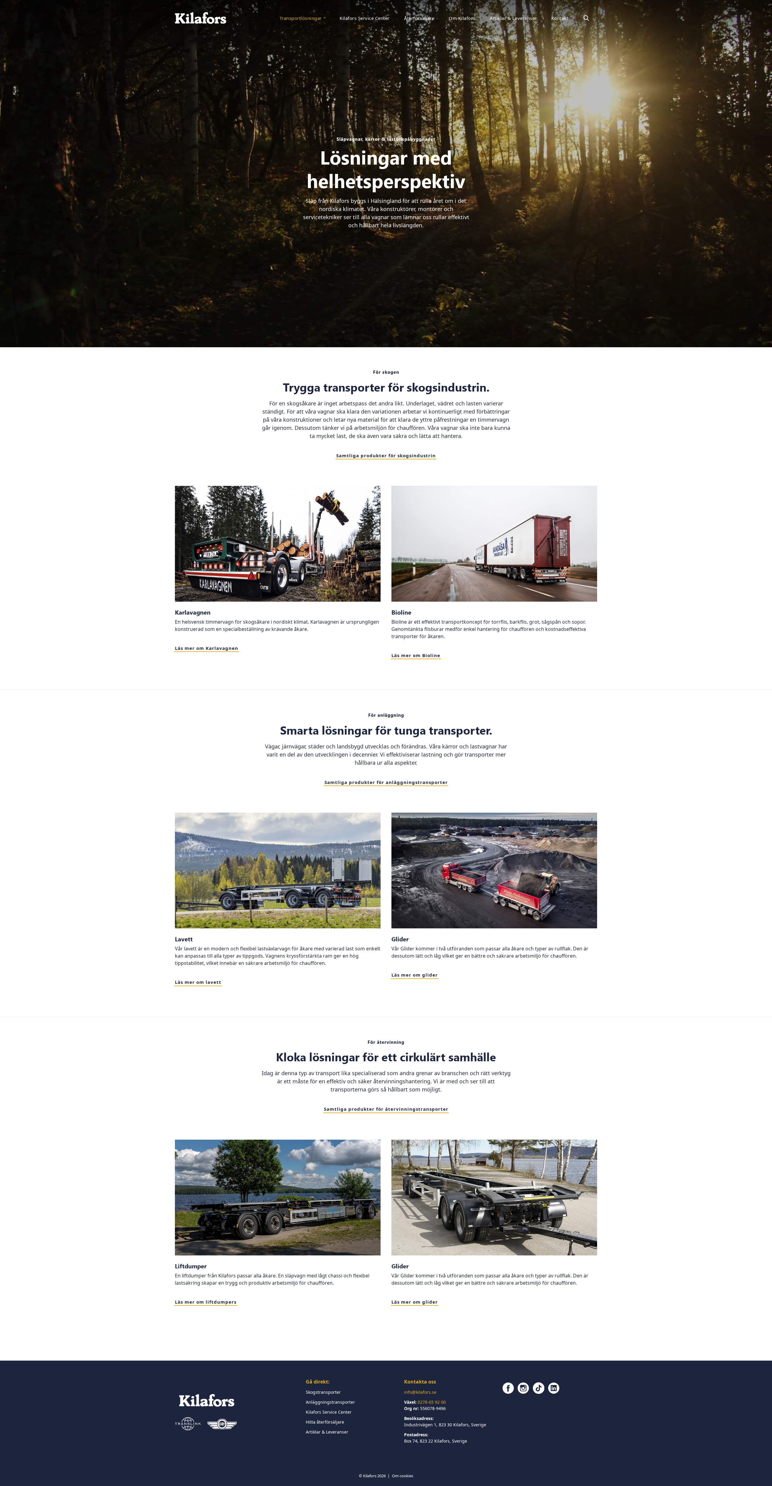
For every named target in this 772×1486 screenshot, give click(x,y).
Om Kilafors (462, 18)
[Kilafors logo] (200, 18)
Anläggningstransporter (330, 1402)
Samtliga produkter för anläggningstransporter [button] (386, 782)
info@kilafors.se (420, 1392)
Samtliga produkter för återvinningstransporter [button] (386, 1109)
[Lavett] (278, 870)
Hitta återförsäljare (325, 1422)
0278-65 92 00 (432, 1402)
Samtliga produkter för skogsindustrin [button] (386, 455)
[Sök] (586, 18)
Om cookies (402, 1475)
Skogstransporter (323, 1392)
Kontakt (559, 18)
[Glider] (494, 870)
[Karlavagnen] (278, 544)
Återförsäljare (419, 18)
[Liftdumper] (278, 1197)
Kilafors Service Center (364, 18)
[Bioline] (494, 544)
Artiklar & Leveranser (513, 18)
